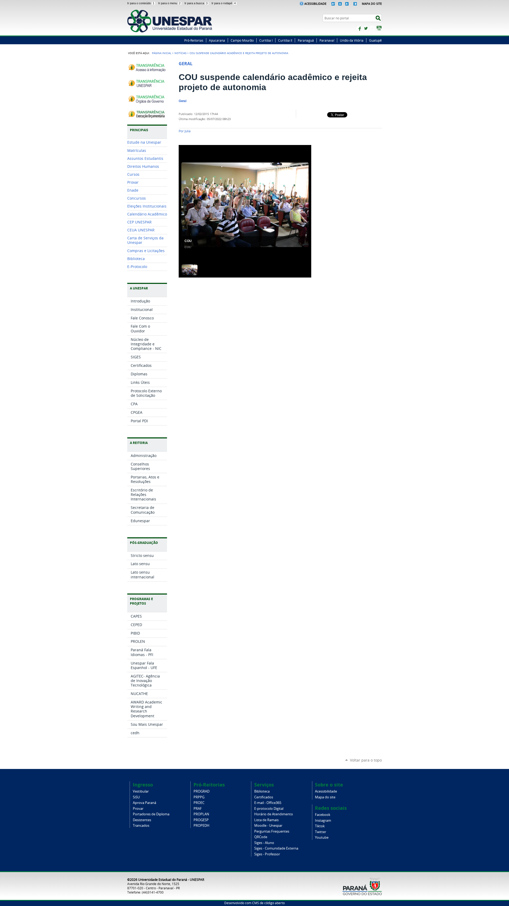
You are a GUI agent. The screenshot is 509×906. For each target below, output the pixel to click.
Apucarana (217, 40)
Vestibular (141, 791)
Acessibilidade (315, 4)
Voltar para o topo (366, 760)
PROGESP (201, 820)
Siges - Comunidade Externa (276, 848)
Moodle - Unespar (268, 825)
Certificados (263, 797)
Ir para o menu (169, 3)
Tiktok (320, 826)
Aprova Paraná (144, 803)
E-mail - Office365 (267, 803)
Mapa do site (325, 797)
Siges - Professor (267, 854)
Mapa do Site (372, 4)
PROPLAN (201, 814)
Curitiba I (266, 40)
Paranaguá (306, 40)
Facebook (359, 28)
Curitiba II (285, 40)
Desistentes (142, 820)
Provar (138, 808)
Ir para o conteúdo (140, 3)
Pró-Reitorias (193, 40)
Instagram (372, 28)
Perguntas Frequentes (271, 831)
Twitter (365, 28)
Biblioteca (262, 791)
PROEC (199, 803)
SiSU (136, 797)
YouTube (379, 28)
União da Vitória (351, 40)
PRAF (198, 808)
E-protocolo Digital (268, 808)
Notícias (180, 53)
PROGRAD (201, 791)
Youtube (321, 837)
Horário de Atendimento (273, 814)
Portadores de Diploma (151, 814)
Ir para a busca (196, 3)
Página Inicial (161, 53)
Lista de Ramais (266, 820)
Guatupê (375, 40)
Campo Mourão (242, 40)
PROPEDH (201, 825)
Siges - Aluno (264, 843)
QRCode (260, 837)
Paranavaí (326, 40)
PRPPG (199, 797)
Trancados (141, 825)
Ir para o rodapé (224, 3)
